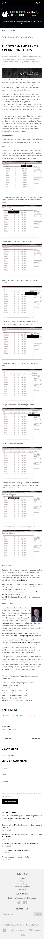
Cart (40, 3)
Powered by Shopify (32, 925)
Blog (22, 881)
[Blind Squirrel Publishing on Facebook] (25, 903)
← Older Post (6, 739)
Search (22, 878)
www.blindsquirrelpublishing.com (13, 597)
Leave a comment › (9, 755)
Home (4, 30)
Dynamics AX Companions (11, 589)
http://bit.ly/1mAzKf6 (22, 580)
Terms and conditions (22, 887)
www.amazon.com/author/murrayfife (15, 633)
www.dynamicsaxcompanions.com (14, 592)
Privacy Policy (22, 884)
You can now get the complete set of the (16, 850)
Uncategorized (11, 729)
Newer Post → (37, 739)
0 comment (6, 726)
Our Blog (13, 30)
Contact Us (22, 890)
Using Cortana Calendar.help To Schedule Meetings (20, 843)
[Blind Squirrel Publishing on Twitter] (19, 903)
